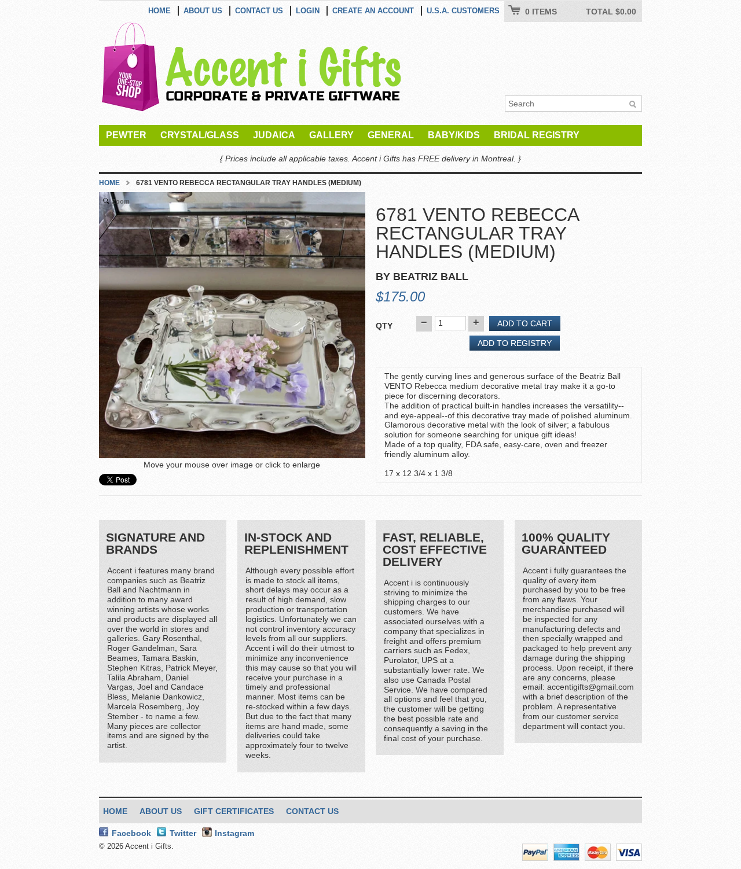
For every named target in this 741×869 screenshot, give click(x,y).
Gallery (331, 135)
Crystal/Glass (199, 135)
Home (159, 10)
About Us (203, 10)
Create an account (373, 10)
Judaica (274, 135)
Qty (384, 325)
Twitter (183, 833)
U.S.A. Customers (463, 10)
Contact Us (259, 10)
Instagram (234, 833)
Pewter (126, 135)
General (391, 135)
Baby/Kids (454, 135)
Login (308, 10)
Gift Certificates (234, 811)
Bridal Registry (536, 135)
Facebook (131, 833)
